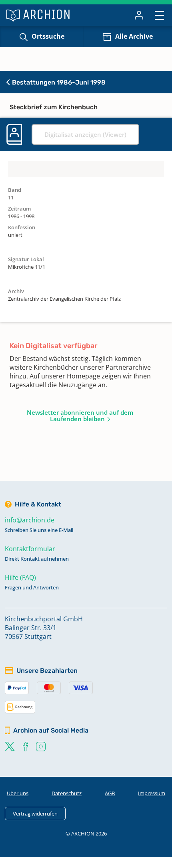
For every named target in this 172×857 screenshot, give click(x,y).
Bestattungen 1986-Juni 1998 (58, 82)
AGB (110, 793)
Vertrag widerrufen (35, 813)
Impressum (151, 793)
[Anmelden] (139, 15)
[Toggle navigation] (159, 15)
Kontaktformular (30, 548)
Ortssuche (48, 36)
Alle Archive (134, 36)
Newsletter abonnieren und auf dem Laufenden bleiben (80, 415)
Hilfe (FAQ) (20, 577)
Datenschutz (67, 793)
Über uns (17, 793)
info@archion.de (29, 520)
